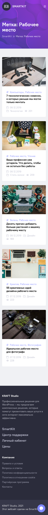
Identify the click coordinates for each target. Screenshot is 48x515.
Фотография (34, 344)
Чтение (31, 156)
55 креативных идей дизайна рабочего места (21, 289)
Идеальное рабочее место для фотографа (22, 350)
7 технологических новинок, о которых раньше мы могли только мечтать (23, 99)
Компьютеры (17, 92)
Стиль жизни (17, 174)
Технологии (16, 110)
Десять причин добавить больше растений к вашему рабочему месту (23, 227)
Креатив (14, 284)
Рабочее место (33, 92)
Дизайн (31, 235)
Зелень (14, 220)
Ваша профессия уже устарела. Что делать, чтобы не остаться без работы (23, 163)
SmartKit (33, 509)
